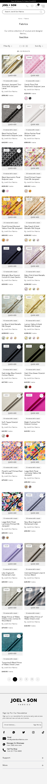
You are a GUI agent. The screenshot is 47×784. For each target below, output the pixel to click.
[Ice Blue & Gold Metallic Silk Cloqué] (34, 240)
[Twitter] (23, 732)
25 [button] (18, 51)
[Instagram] (33, 732)
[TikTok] (43, 732)
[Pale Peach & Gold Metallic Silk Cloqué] (26, 240)
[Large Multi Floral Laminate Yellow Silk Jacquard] (26, 487)
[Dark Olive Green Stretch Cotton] (26, 387)
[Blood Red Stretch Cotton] (30, 387)
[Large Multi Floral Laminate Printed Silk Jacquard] (30, 487)
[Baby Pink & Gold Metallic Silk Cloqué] (38, 240)
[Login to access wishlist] (19, 58)
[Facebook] (4, 732)
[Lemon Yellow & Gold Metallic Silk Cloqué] (30, 240)
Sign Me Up (37, 725)
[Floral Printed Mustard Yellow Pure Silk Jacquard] (30, 191)
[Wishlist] (32, 6)
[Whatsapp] (13, 732)
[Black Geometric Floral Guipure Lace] (30, 98)
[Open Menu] (43, 6)
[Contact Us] (27, 6)
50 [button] (21, 51)
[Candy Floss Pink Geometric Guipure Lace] (26, 98)
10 (32, 679)
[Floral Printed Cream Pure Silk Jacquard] (26, 191)
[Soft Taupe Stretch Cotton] (3, 436)
